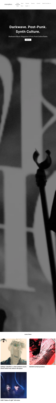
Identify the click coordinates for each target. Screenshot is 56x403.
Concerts (38, 3)
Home (17, 3)
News (22, 3)
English (26, 5)
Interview (27, 3)
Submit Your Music (46, 3)
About (22, 5)
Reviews (33, 3)
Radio (17, 5)
